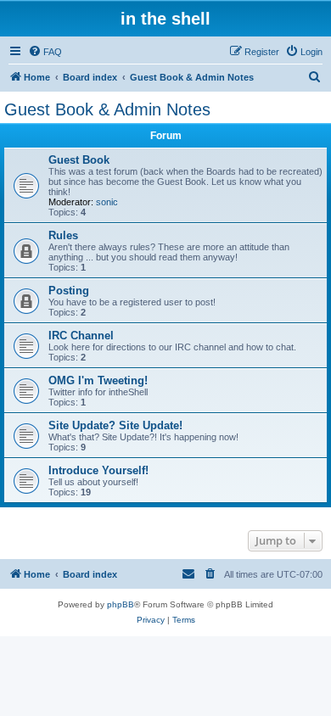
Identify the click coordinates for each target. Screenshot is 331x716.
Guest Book (78, 160)
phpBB (120, 604)
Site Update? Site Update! (115, 425)
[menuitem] (45, 52)
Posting (68, 290)
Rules (63, 235)
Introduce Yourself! (98, 470)
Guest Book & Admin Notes (107, 109)
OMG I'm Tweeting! (98, 380)
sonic (107, 202)
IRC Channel (81, 335)
